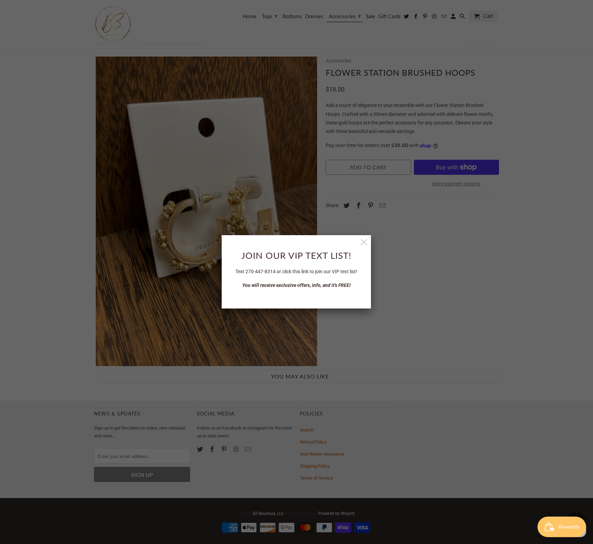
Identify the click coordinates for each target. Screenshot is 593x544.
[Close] (364, 242)
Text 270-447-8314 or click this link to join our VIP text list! (296, 271)
